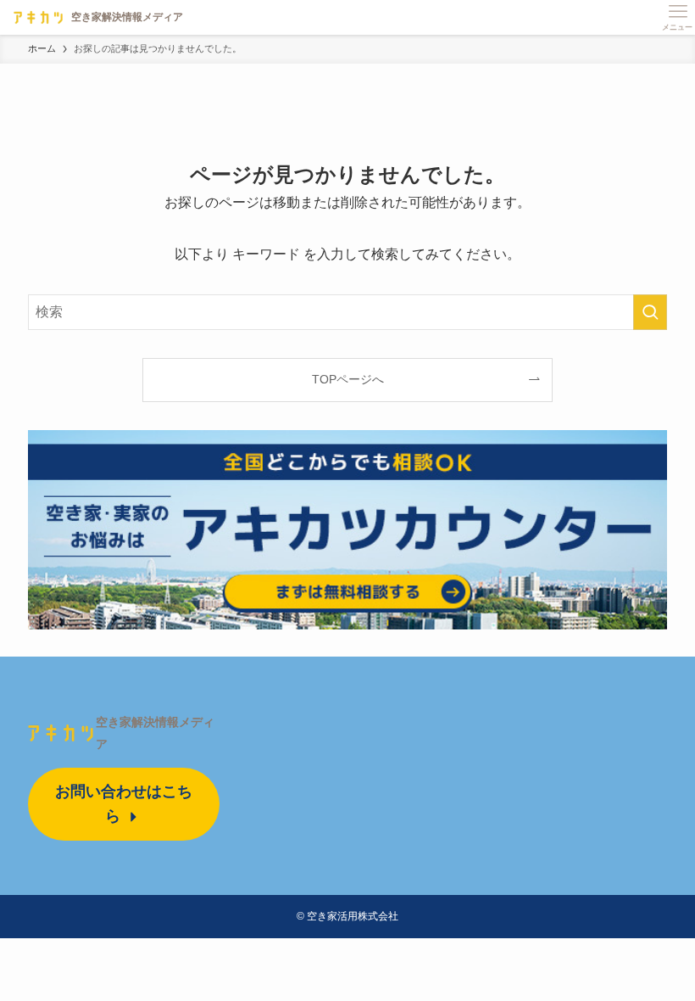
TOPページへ (348, 379)
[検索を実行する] (650, 312)
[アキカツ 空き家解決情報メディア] (94, 17)
